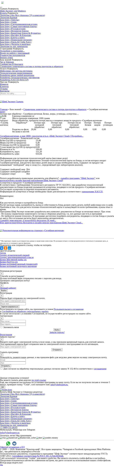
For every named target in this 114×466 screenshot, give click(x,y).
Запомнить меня (11, 327)
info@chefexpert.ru (9, 432)
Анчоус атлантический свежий (14, 255)
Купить (4, 13)
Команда (4, 84)
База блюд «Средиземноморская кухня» (19, 24)
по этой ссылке (39, 380)
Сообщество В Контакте (11, 64)
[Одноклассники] (5, 248)
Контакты (4, 91)
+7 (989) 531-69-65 (8, 427)
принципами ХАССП (92, 191)
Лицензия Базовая (8, 17)
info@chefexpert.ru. (59, 384)
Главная (4, 109)
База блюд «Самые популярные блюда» (18, 26)
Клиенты (4, 86)
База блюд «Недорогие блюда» (14, 31)
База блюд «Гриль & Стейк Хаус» (16, 42)
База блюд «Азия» (8, 22)
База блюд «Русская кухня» (13, 28)
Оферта (3, 447)
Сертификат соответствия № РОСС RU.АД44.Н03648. (38, 456)
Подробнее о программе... (12, 51)
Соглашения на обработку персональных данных (25, 311)
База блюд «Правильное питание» (16, 40)
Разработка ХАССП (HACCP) (14, 80)
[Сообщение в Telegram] (20, 443)
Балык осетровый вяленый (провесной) (19, 264)
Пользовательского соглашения (68, 309)
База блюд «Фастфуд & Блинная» (15, 35)
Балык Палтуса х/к (9, 262)
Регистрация (6, 334)
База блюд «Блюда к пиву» (12, 37)
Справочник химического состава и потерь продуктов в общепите (31, 66)
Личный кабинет (8, 288)
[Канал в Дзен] (39, 443)
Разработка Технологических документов (19, 77)
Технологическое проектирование (16, 73)
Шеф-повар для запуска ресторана (16, 71)
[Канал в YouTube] (33, 443)
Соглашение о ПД (16, 447)
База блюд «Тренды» (9, 20)
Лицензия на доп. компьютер (14, 46)
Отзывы (4, 88)
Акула (3, 253)
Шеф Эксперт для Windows (13, 11)
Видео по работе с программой (14, 53)
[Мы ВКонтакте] (14, 443)
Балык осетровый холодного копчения (18, 266)
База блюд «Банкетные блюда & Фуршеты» (20, 33)
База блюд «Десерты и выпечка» (15, 44)
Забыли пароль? (57, 332)
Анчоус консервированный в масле (17, 257)
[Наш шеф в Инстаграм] (26, 443)
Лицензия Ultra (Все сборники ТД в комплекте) (22, 15)
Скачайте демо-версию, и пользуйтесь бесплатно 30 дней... (28, 220)
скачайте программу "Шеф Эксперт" (78, 178)
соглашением (100, 369)
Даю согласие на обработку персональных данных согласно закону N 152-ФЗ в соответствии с (54, 369)
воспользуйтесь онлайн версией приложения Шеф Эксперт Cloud (31, 180)
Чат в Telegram (7, 62)
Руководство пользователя (12, 55)
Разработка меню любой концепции (17, 75)
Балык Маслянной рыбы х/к (13, 259)
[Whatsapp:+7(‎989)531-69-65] (8, 443)
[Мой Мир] (9, 248)
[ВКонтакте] (1, 248)
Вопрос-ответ (6, 57)
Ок (1, 465)
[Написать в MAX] (2, 443)
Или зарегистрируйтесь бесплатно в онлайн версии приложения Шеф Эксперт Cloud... (41, 222)
